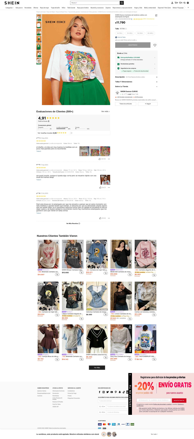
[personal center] (172, 3)
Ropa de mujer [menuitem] (44, 8)
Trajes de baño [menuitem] (55, 8)
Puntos (70, 395)
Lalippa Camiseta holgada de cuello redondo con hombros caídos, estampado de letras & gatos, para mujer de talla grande (73, 314)
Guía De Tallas (57, 404)
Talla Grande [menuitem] (71, 8)
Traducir (38, 151)
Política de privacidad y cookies (162, 404)
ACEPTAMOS (102, 420)
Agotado (132, 45)
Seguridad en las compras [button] (128, 68)
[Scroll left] (185, 8)
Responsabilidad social (43, 393)
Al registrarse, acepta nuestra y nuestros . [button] (160, 405)
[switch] (70, 133)
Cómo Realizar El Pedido (57, 398)
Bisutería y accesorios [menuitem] (97, 8)
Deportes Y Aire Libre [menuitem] (164, 8)
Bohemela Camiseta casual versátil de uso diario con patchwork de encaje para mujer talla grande (73, 356)
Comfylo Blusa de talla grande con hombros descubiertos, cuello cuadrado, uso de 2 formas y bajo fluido (48, 356)
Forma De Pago (72, 393)
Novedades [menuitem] (28, 8)
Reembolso (56, 395)
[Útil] (99, 159)
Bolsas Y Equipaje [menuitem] (178, 8)
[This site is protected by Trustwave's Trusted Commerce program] (99, 428)
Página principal (40, 12)
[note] (145, 352)
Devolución (56, 393)
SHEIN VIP (56, 406)
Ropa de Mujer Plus (61, 12)
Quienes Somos (41, 391)
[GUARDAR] (155, 45)
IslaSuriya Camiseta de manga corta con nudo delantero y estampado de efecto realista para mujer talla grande (97, 312)
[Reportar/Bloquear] (109, 159)
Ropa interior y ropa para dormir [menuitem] (122, 8)
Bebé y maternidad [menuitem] (150, 8)
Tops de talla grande (74, 12)
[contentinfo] (128, 424)
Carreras (39, 395)
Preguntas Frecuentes (74, 398)
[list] (114, 392)
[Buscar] (122, 3)
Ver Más (97, 367)
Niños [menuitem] (63, 8)
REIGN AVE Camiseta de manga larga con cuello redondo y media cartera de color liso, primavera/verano (121, 272)
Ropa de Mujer (51, 12)
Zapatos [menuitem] (108, 8)
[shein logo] (12, 3)
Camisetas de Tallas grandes (89, 12)
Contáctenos (71, 391)
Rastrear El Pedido (58, 402)
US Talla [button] (122, 28)
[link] (176, 3)
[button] (184, 3)
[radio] (119, 33)
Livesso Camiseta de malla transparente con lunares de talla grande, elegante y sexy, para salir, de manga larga (121, 314)
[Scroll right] (188, 8)
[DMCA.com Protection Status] (104, 428)
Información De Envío (58, 391)
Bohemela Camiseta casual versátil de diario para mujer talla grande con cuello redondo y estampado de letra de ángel (48, 272)
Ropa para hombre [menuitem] (83, 8)
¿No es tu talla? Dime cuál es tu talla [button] (125, 40)
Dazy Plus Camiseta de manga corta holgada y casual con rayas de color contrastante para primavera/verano (121, 356)
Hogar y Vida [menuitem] (138, 8)
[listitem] (48, 259)
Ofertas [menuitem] (35, 8)
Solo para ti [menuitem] (19, 8)
